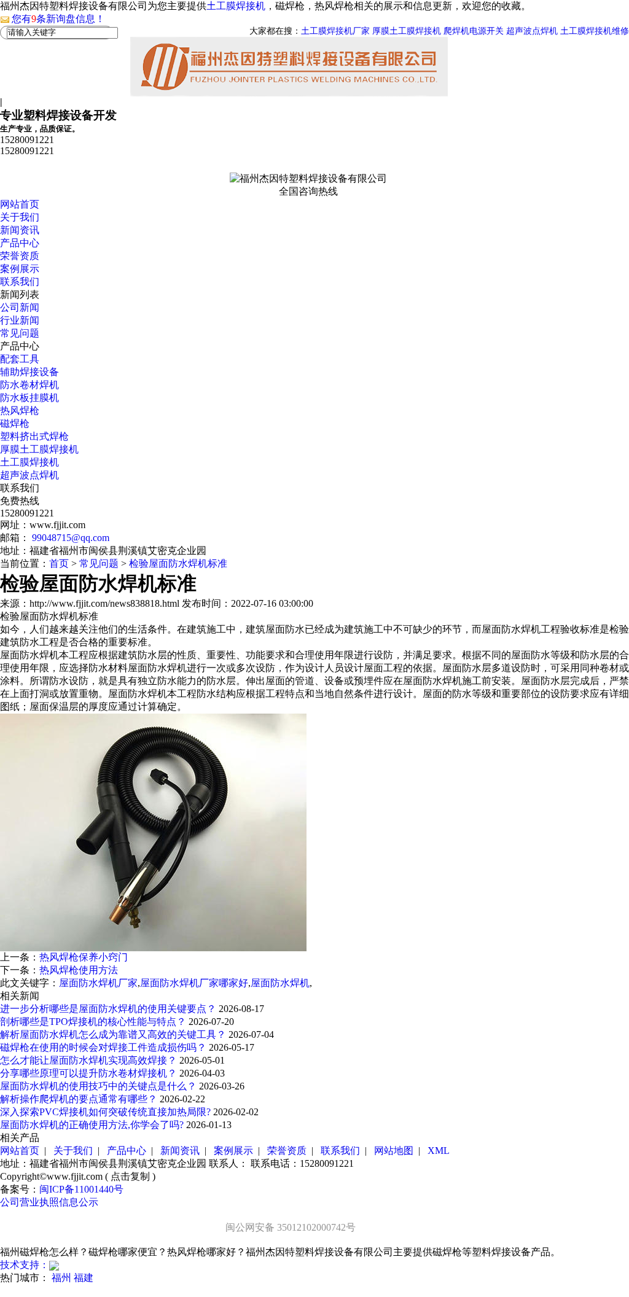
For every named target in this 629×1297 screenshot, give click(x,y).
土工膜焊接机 (235, 6)
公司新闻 (19, 307)
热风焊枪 (19, 410)
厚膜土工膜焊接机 (406, 31)
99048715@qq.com (70, 537)
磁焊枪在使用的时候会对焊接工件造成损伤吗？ (104, 1047)
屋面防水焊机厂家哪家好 (194, 983)
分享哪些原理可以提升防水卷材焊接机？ (89, 1073)
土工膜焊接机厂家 (335, 31)
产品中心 (19, 243)
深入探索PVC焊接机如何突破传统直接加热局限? (106, 1112)
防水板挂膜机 (29, 397)
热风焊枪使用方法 (78, 970)
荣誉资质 (19, 256)
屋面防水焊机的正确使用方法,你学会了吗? (93, 1125)
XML (439, 1150)
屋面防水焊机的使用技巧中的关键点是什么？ (99, 1086)
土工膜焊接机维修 (594, 31)
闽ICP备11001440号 (81, 1189)
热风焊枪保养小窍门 (83, 957)
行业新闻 (19, 320)
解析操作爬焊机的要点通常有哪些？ (80, 1099)
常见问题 (19, 333)
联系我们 (19, 281)
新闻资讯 (19, 230)
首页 (59, 563)
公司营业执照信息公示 (49, 1202)
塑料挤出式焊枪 (34, 436)
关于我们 (19, 217)
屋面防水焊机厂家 (98, 983)
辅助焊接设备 (29, 372)
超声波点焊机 (532, 31)
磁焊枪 (14, 423)
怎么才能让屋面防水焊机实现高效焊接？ (89, 1060)
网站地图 (393, 1150)
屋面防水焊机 (280, 983)
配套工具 (19, 359)
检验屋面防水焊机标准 (178, 563)
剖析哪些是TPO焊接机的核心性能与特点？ (94, 1021)
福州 (61, 1277)
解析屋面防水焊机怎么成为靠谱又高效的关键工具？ (114, 1034)
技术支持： (24, 1265)
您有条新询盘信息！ (58, 19)
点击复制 (130, 1176)
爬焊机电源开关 (473, 31)
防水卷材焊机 (29, 385)
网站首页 (19, 204)
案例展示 (19, 268)
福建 (83, 1277)
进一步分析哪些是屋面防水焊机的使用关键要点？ (109, 1008)
